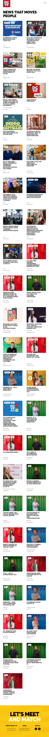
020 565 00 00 (11, 728)
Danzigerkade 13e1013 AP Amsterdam (24, 729)
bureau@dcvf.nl (11, 730)
